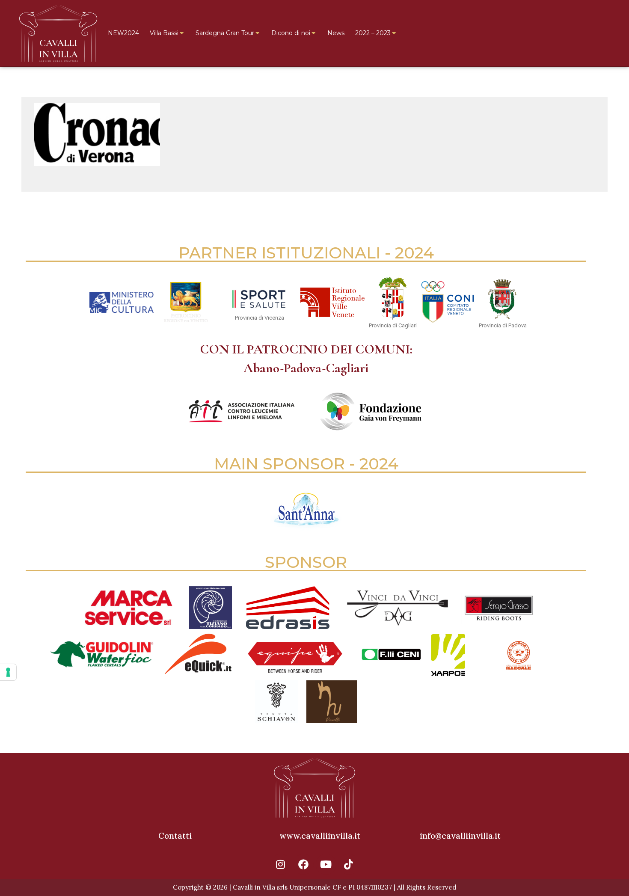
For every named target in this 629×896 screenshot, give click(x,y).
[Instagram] (280, 864)
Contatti (175, 836)
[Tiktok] (348, 864)
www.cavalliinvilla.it (319, 836)
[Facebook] (303, 864)
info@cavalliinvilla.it (460, 836)
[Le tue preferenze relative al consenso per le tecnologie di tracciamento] (8, 672)
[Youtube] (326, 864)
